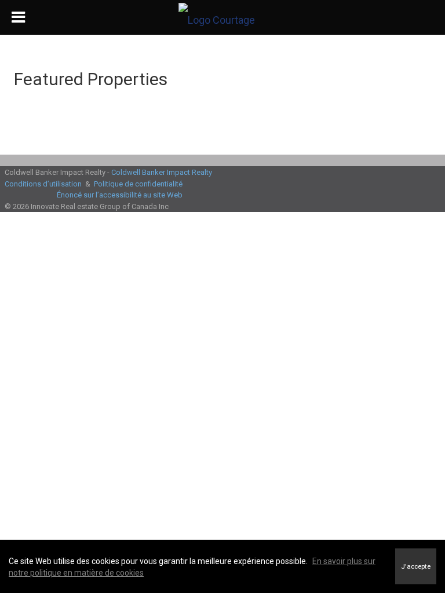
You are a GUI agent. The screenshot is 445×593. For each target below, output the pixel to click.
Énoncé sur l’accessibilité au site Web (120, 195)
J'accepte (416, 566)
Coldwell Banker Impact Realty (161, 172)
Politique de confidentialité (138, 184)
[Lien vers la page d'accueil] (222, 17)
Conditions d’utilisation (43, 184)
